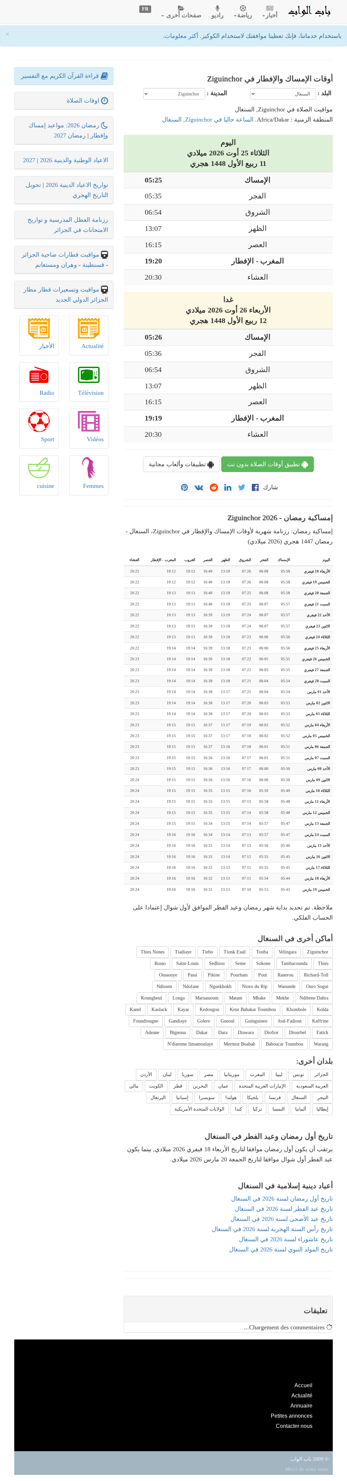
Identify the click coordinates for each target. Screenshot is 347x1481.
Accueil (303, 1385)
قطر (178, 1086)
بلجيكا (253, 1097)
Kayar (183, 1009)
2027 (29, 160)
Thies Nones (152, 951)
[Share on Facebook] (255, 487)
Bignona (178, 1032)
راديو (217, 15)
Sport (47, 439)
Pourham (239, 975)
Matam (235, 998)
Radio (47, 392)
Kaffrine (320, 1021)
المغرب (257, 1074)
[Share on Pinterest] (184, 487)
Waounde (286, 986)
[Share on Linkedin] (228, 487)
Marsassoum (207, 998)
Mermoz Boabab (239, 1044)
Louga (178, 998)
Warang (321, 1044)
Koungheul (151, 998)
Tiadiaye (183, 951)
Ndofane (191, 986)
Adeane (152, 1032)
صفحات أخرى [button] (183, 15)
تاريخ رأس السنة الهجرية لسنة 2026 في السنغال (272, 1229)
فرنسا (275, 1097)
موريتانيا (232, 1074)
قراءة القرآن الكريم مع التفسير (61, 75)
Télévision (91, 392)
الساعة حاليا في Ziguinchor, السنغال (207, 119)
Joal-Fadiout (290, 1021)
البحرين (200, 1086)
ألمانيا (300, 1109)
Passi (192, 975)
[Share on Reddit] (213, 487)
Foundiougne (145, 1021)
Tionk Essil (235, 951)
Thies (323, 963)
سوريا (187, 1074)
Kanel (135, 1009)
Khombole (296, 1009)
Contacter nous (294, 1426)
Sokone (263, 963)
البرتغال (158, 1097)
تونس (298, 1074)
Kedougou (209, 1009)
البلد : (324, 93)
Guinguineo (256, 1021)
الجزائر (321, 1074)
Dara (222, 1032)
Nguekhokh (220, 986)
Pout (262, 975)
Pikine (214, 975)
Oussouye (168, 975)
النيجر (322, 1097)
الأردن (146, 1074)
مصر (208, 1074)
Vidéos (95, 439)
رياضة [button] (244, 15)
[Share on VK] (199, 487)
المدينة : (217, 93)
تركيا (257, 1109)
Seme (240, 963)
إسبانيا (182, 1097)
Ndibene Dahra (314, 998)
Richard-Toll (316, 975)
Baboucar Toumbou (284, 1044)
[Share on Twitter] (242, 487)
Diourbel (297, 1032)
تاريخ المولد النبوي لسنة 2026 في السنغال (281, 1249)
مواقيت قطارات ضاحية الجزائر (60, 254)
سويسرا (207, 1097)
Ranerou (285, 975)
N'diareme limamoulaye (190, 1044)
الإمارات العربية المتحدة (262, 1086)
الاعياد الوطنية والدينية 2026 (74, 160)
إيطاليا (322, 1109)
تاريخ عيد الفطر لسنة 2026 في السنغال (284, 1208)
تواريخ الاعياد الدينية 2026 (77, 184)
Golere (203, 1021)
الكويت (156, 1086)
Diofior (271, 1032)
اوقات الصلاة (84, 100)
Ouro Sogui (317, 986)
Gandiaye (178, 1021)
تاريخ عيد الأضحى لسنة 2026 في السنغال (281, 1219)
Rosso (160, 963)
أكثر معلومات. (181, 36)
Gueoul (227, 1021)
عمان (223, 1086)
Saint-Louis (187, 963)
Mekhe (282, 998)
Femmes (93, 485)
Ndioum (164, 986)
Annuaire (301, 1405)
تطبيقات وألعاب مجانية (178, 464)
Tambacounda (294, 963)
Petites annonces (291, 1416)
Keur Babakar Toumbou (253, 1009)
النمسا (278, 1109)
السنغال (299, 1097)
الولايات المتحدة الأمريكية (199, 1109)
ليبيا (278, 1074)
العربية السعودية (312, 1086)
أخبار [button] (272, 15)
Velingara (288, 951)
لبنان (167, 1074)
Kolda (322, 1009)
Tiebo (207, 951)
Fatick (322, 1032)
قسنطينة (92, 264)
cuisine (45, 485)
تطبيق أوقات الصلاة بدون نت (264, 464)
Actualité (92, 346)
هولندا (231, 1097)
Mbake (259, 998)
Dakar (202, 1032)
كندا (238, 1109)
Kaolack (159, 1009)
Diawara (246, 1032)
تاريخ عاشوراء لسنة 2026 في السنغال (286, 1239)
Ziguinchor (317, 951)
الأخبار (46, 346)
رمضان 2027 (70, 135)
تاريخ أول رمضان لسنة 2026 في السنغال (282, 1198)
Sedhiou (217, 963)
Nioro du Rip (254, 986)
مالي (134, 1086)
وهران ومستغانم (56, 264)
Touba (262, 951)
